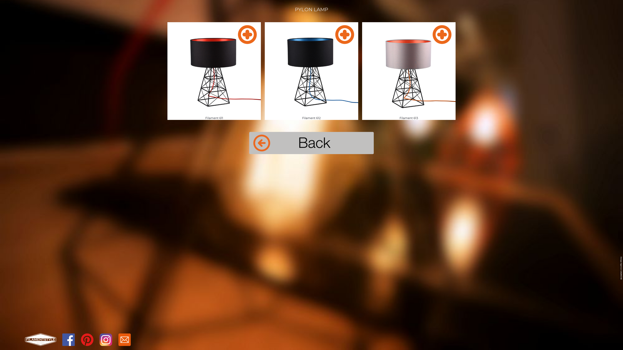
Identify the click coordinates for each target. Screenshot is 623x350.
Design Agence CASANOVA (621, 268)
